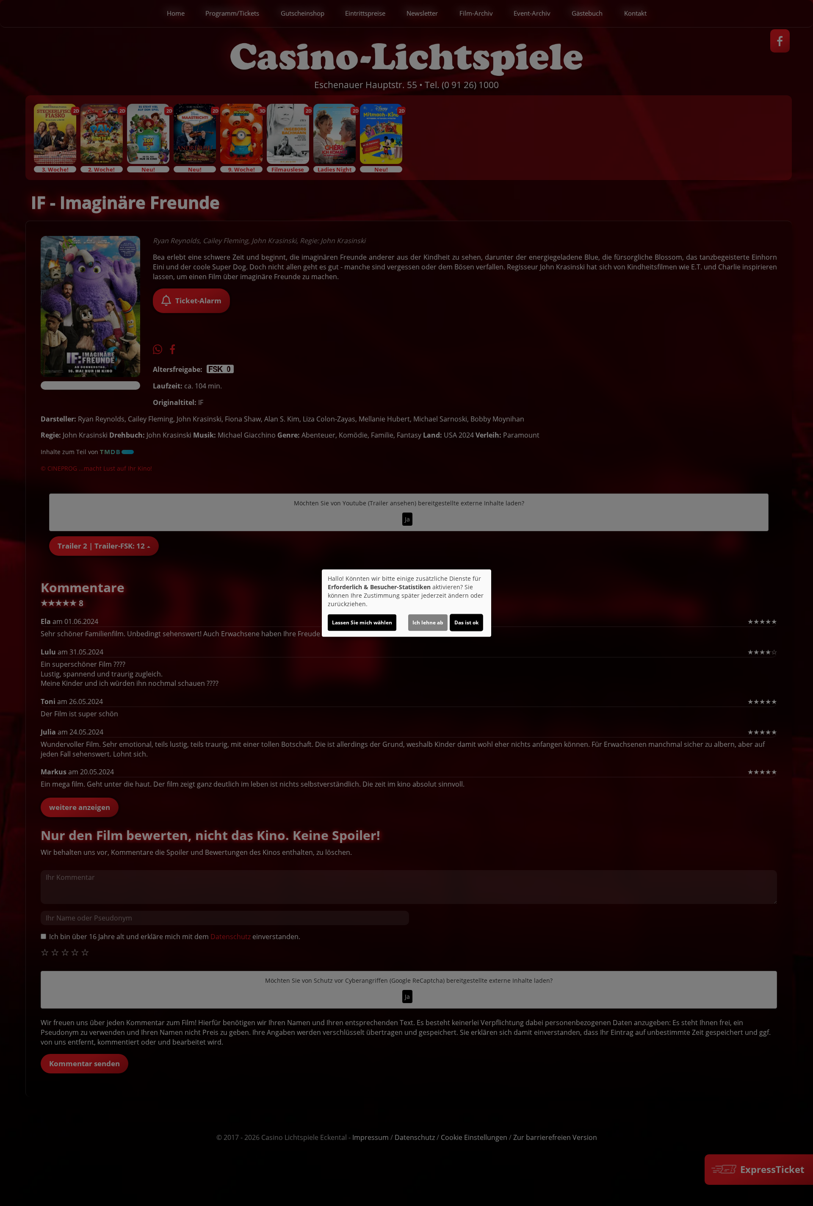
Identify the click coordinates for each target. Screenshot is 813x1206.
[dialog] (406, 603)
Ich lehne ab (427, 622)
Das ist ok (466, 622)
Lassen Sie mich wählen (362, 622)
